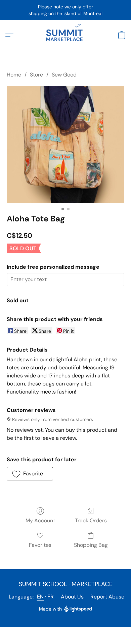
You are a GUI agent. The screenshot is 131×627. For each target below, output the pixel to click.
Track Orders (91, 520)
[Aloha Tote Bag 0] (65, 144)
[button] (65, 35)
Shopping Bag (91, 544)
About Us (72, 596)
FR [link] (50, 596)
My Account (40, 520)
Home (14, 74)
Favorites (40, 544)
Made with (50, 609)
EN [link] (40, 596)
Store (36, 74)
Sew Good (64, 74)
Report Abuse (107, 596)
